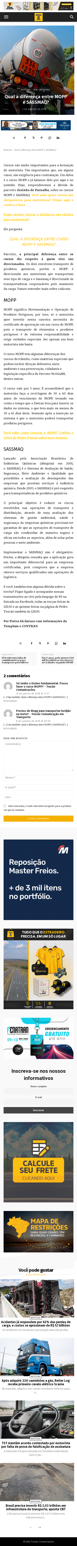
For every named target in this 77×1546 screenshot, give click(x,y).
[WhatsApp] (49, 137)
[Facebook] (25, 137)
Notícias (25, 90)
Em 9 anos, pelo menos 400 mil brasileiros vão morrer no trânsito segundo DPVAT (58, 660)
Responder (10, 701)
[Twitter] (33, 137)
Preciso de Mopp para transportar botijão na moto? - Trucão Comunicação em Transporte (43, 714)
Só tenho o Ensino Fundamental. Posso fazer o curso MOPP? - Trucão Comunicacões (42, 686)
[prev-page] (31, 1528)
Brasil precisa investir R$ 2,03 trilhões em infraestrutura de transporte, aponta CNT (36, 1507)
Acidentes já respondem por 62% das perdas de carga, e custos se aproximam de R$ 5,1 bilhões (36, 1324)
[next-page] (39, 1528)
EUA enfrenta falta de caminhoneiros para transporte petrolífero (15, 660)
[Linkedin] (58, 137)
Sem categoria (41, 90)
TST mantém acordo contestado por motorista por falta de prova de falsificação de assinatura (35, 1445)
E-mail (38, 1097)
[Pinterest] (41, 137)
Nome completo (38, 1086)
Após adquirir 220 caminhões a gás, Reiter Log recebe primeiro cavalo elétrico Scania (36, 1382)
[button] (6, 17)
